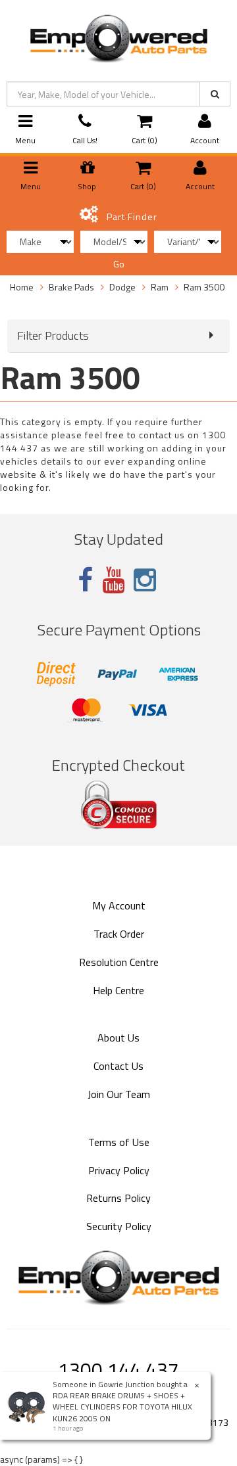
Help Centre (118, 990)
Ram (160, 287)
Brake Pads (71, 287)
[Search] (214, 93)
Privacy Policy (118, 1170)
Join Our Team (119, 1094)
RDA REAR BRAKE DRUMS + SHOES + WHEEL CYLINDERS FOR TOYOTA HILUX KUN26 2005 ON (122, 1406)
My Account (118, 905)
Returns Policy (118, 1198)
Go (118, 264)
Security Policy (118, 1226)
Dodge (122, 287)
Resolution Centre (119, 962)
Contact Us (118, 1066)
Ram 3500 (204, 287)
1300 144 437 (118, 1369)
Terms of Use (118, 1142)
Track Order (118, 934)
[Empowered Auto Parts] (118, 36)
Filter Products (53, 335)
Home (22, 287)
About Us (118, 1037)
